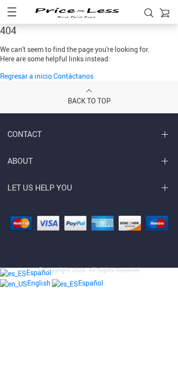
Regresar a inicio (26, 76)
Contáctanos (73, 76)
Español (90, 283)
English (39, 283)
